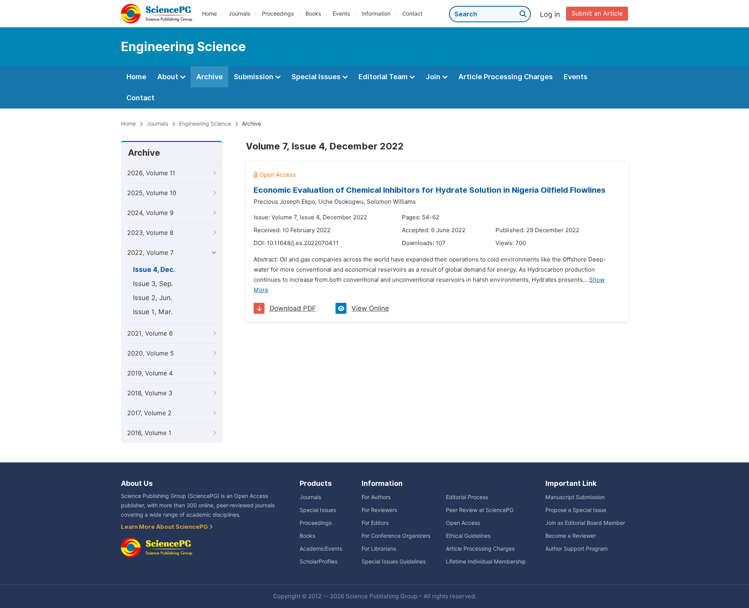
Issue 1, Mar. (153, 312)
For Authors (376, 497)
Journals (239, 14)
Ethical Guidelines (468, 536)
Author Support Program (576, 549)
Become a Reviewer (570, 536)
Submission (254, 77)
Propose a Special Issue (575, 510)
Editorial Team (384, 77)
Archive (209, 77)
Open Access (463, 523)
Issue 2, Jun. (152, 298)
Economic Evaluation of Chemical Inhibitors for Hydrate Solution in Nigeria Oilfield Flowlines (429, 190)
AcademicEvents (321, 549)
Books (313, 14)
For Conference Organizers (396, 536)
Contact (412, 14)
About (168, 77)
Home (209, 14)
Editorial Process (467, 497)
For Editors (375, 523)
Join (434, 77)
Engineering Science (205, 124)
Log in (550, 14)
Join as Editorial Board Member (585, 523)
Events (341, 14)
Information (376, 14)
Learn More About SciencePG (165, 526)
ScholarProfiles (318, 561)
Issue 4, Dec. (154, 270)
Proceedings (278, 14)
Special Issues (316, 77)
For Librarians (379, 549)
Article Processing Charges (505, 77)
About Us (137, 483)
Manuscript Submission (575, 497)
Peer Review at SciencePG (479, 510)
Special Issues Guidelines (394, 561)
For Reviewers (379, 510)
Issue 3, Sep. (153, 284)
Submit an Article (597, 13)
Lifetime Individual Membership (486, 561)
